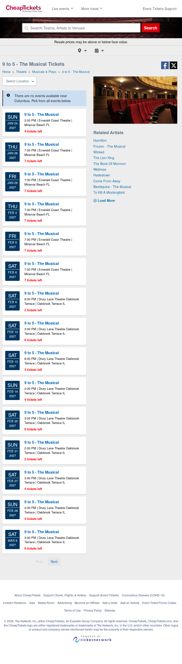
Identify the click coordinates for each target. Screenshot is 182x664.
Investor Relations (14, 603)
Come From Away (106, 181)
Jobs (32, 603)
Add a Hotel (110, 603)
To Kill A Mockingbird (109, 192)
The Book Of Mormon (109, 163)
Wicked (98, 152)
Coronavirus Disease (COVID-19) (143, 595)
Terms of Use (72, 610)
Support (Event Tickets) (104, 595)
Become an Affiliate (87, 603)
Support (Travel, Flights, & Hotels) (64, 595)
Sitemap (110, 610)
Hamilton (100, 140)
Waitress (99, 169)
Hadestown (101, 175)
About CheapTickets (27, 595)
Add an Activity (129, 603)
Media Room (46, 603)
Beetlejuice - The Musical (112, 186)
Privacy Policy (93, 610)
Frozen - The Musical (109, 146)
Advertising (64, 603)
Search (150, 28)
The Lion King (103, 157)
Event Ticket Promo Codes (159, 603)
